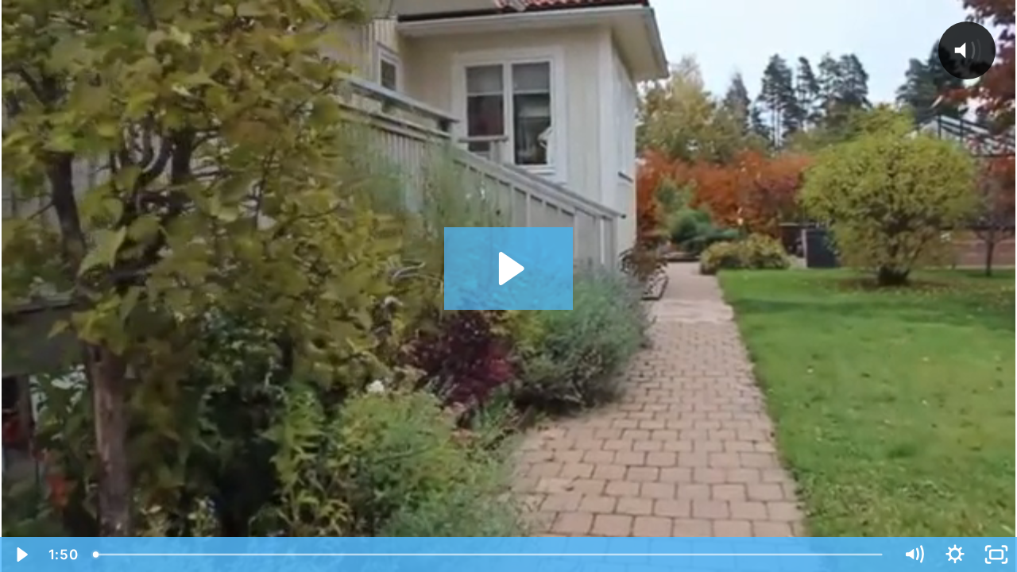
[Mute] (913, 554)
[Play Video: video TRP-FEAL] (509, 268)
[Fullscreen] (996, 554)
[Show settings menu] (955, 554)
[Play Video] (20, 554)
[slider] (489, 554)
